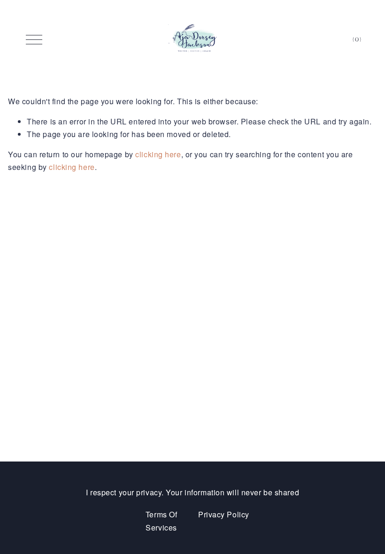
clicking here (158, 154)
